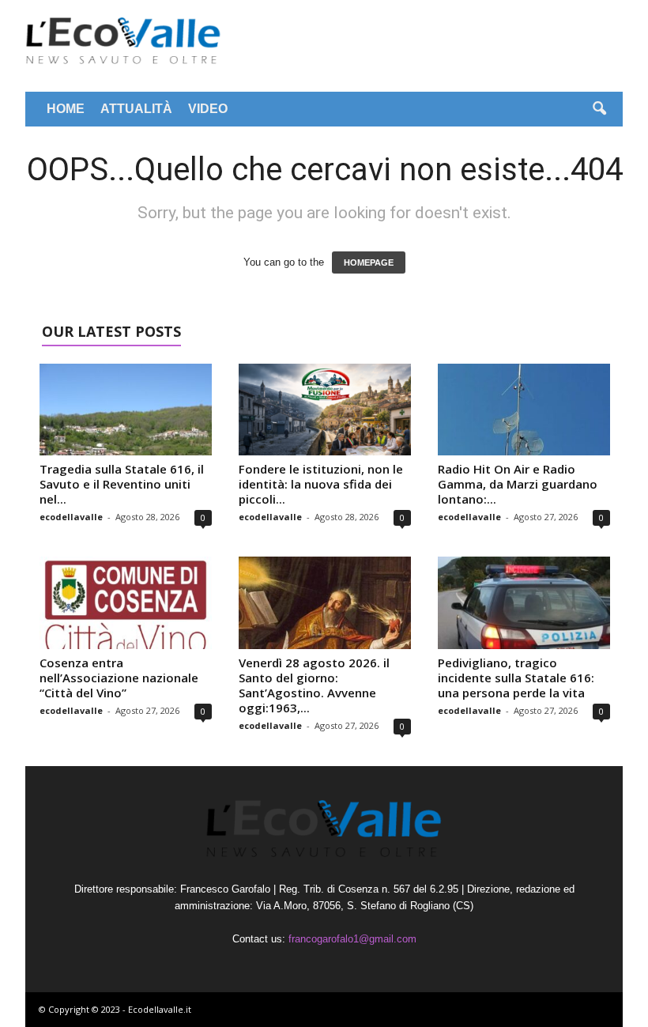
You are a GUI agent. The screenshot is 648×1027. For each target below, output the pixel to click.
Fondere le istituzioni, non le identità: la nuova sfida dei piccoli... (321, 484)
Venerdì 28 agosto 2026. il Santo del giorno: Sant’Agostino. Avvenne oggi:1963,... (314, 685)
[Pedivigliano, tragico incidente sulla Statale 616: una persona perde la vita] (524, 602)
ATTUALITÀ (136, 108)
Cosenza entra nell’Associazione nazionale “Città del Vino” (119, 677)
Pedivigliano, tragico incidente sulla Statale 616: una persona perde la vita (516, 677)
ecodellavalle (71, 517)
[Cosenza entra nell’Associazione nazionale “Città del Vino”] (126, 602)
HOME (66, 108)
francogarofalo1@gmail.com (352, 939)
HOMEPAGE (369, 262)
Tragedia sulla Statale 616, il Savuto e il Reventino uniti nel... (122, 484)
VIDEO (208, 108)
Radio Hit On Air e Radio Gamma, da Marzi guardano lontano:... (517, 484)
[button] (599, 109)
